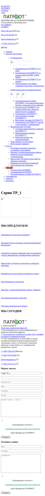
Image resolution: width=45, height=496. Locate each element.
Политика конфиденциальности (14, 328)
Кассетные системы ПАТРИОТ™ (29, 120)
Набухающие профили (20, 144)
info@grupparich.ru (8, 39)
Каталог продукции (14, 54)
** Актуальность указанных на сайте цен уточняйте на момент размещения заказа (22, 335)
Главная (9, 52)
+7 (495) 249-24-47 (8, 351)
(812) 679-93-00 (7, 35)
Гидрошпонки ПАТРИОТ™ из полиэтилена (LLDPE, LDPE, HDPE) (28, 75)
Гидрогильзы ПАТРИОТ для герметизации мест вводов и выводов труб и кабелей (27, 109)
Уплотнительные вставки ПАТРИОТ (26, 174)
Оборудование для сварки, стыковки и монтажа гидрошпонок (29, 85)
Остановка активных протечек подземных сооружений (23, 149)
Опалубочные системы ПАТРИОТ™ (24, 117)
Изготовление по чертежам (22, 165)
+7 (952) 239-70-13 (8, 44)
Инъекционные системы (21, 127)
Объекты (9, 179)
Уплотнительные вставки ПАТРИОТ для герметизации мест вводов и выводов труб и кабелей (29, 103)
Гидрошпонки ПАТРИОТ (21, 172)
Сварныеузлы (4, 12)
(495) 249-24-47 (7, 31)
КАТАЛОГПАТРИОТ (5, 7)
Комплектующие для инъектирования (23, 138)
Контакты (10, 181)
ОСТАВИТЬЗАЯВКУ (6, 26)
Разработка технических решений (24, 163)
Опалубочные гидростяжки (22, 142)
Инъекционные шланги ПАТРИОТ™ (25, 134)
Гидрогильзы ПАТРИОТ (21, 170)
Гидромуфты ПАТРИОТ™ (26, 114)
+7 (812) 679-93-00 (8, 355)
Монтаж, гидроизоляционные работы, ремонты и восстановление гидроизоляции (26, 154)
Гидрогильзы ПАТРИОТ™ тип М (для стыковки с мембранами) (29, 123)
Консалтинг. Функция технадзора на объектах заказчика (25, 160)
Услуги (9, 146)
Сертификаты (11, 176)
